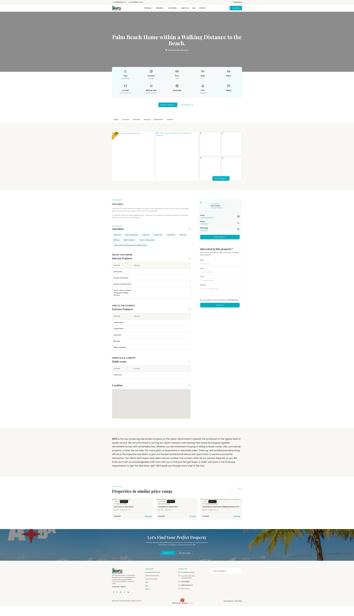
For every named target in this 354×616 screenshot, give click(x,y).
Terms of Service (228, 601)
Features (147, 119)
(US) (120, 2)
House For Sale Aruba (151, 579)
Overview (125, 119)
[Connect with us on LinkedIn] (128, 592)
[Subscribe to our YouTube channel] (124, 592)
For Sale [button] (147, 8)
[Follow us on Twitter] (117, 592)
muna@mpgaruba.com (207, 217)
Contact (202, 8)
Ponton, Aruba (165, 504)
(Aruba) (136, 2)
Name (202, 260)
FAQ (193, 8)
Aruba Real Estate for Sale (152, 572)
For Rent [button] (159, 8)
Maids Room (158, 119)
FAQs (146, 582)
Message (202, 285)
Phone (202, 268)
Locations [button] (172, 8)
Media (115, 119)
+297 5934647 (204, 224)
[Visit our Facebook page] (113, 592)
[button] (239, 488)
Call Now (237, 8)
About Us (185, 8)
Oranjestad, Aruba (211, 504)
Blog (146, 586)
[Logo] (116, 8)
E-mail (202, 276)
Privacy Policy (238, 601)
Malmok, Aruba (121, 504)
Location (170, 119)
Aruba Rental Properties (152, 575)
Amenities (136, 119)
